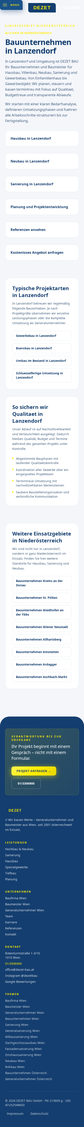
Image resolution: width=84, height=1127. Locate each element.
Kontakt (10, 934)
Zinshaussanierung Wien (23, 1055)
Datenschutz (39, 1114)
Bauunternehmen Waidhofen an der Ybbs (40, 612)
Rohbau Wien (15, 1067)
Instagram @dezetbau (21, 976)
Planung (11, 879)
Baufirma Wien (15, 898)
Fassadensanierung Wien (23, 1049)
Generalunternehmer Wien (24, 910)
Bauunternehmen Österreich (26, 1073)
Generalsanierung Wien (22, 1031)
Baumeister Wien (17, 904)
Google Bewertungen (20, 982)
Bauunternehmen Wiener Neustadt (42, 627)
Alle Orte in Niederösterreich (28, 33)
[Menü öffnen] (5, 5)
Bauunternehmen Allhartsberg (38, 639)
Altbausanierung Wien (21, 1037)
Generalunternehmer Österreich (28, 1079)
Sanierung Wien (16, 1025)
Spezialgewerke (16, 867)
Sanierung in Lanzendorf (32, 184)
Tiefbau (10, 873)
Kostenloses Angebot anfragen (37, 252)
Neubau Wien (15, 1061)
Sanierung (12, 855)
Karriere (11, 922)
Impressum (15, 1114)
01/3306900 (26, 783)
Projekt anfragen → (34, 771)
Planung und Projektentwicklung (39, 206)
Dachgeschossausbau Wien (25, 1043)
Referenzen (13, 928)
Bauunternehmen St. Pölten (36, 598)
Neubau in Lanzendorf (30, 161)
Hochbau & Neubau (19, 849)
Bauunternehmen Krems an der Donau (39, 583)
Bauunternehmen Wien (22, 1019)
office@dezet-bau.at (19, 970)
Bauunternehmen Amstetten (37, 652)
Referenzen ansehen (28, 229)
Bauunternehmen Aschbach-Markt (41, 677)
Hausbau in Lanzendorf (31, 138)
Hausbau (11, 861)
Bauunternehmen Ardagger (36, 664)
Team (9, 916)
